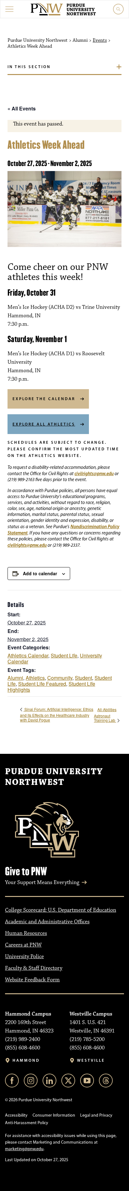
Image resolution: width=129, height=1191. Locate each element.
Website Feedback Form (32, 979)
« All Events (22, 108)
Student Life (64, 655)
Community (59, 677)
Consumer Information (54, 1115)
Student (83, 677)
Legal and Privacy (96, 1115)
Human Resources (26, 933)
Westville (91, 1060)
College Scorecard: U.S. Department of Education (60, 910)
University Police (24, 956)
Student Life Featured (42, 683)
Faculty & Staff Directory (33, 968)
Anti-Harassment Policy (26, 1122)
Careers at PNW (23, 945)
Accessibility (16, 1115)
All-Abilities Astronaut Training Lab (105, 715)
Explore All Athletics (44, 424)
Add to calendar (40, 573)
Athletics (35, 677)
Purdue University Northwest (54, 777)
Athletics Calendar (28, 655)
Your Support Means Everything (42, 882)
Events (100, 40)
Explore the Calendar (44, 398)
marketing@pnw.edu (24, 1148)
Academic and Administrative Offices (47, 921)
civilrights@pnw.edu (94, 473)
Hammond (26, 1060)
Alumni (15, 677)
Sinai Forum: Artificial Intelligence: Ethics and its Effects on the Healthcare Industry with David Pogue (56, 714)
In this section (29, 66)
